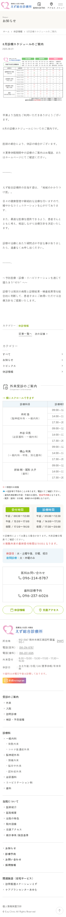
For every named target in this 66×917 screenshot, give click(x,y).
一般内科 (11, 738)
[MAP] (60, 641)
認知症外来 (14, 771)
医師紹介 (11, 807)
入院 (8, 708)
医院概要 (11, 812)
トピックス (9, 366)
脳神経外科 (12, 755)
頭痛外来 (13, 760)
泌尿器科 (11, 777)
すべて (6, 354)
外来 (8, 703)
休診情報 (8, 372)
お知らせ (8, 360)
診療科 (6, 733)
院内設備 (11, 824)
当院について (11, 801)
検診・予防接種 (15, 719)
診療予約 (10, 854)
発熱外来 (13, 744)
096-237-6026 (26, 653)
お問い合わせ (13, 859)
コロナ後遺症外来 (19, 749)
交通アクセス (14, 829)
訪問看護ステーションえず (21, 884)
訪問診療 (11, 714)
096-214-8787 (26, 647)
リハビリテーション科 (19, 782)
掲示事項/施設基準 (17, 835)
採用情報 (10, 865)
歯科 (8, 788)
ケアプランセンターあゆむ (21, 889)
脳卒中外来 (14, 766)
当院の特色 (12, 818)
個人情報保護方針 (12, 906)
